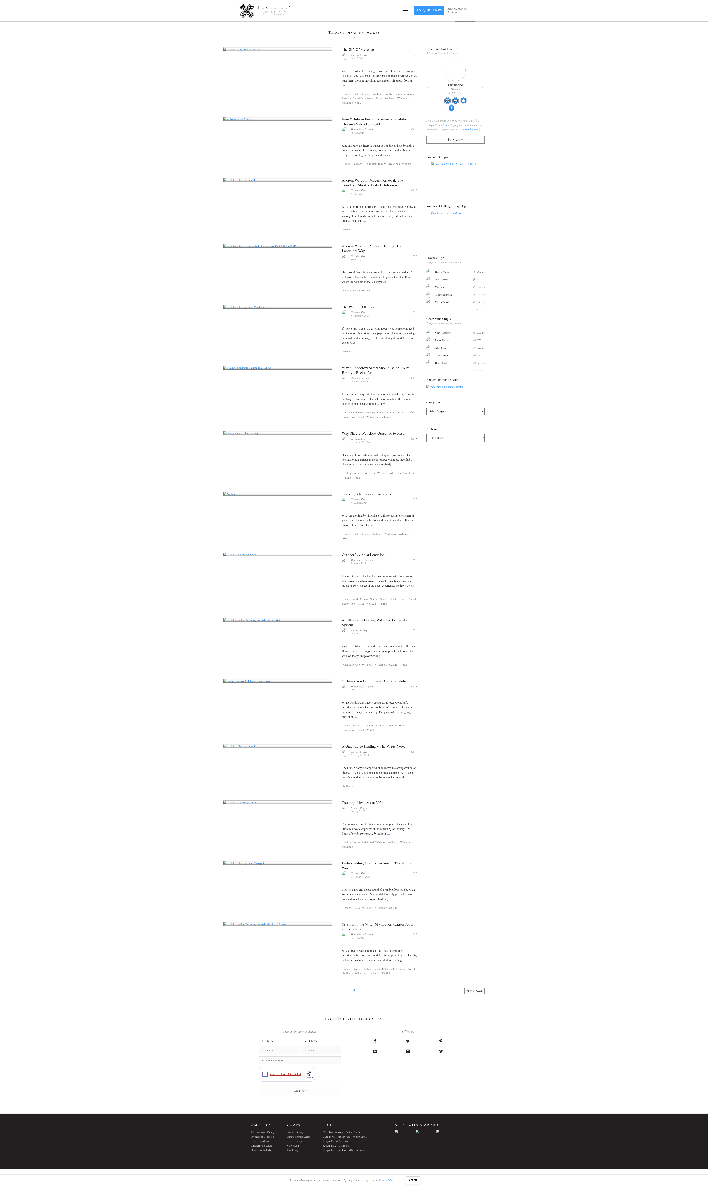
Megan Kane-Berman (362, 129)
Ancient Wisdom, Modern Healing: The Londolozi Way (372, 248)
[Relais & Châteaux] (446, 1131)
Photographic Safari (261, 1145)
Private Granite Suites (298, 1136)
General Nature (369, 599)
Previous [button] (429, 88)
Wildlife (406, 163)
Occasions (394, 163)
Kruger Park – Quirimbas (336, 1145)
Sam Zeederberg (359, 54)
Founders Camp (295, 1132)
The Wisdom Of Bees (358, 306)
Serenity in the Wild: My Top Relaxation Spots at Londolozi (377, 926)
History (357, 725)
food (355, 599)
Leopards (358, 163)
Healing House (361, 94)
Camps (346, 599)
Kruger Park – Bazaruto (335, 1141)
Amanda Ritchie (359, 808)
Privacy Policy (386, 1180)
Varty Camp (293, 1145)
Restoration (368, 473)
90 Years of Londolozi (262, 1136)
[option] (455, 87)
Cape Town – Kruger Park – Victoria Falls (345, 1136)
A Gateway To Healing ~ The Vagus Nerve (373, 746)
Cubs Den (348, 412)
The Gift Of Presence (358, 49)
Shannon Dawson (360, 378)
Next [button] (482, 88)
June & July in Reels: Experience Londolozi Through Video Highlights (375, 121)
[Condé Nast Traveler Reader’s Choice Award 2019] (405, 1131)
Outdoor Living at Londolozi (364, 554)
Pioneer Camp (294, 1141)
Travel (379, 98)
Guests (346, 94)
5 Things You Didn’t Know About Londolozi (375, 681)
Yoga (358, 102)
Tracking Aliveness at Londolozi (366, 493)
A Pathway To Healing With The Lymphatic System (375, 622)
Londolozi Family (382, 94)
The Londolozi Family (263, 1132)
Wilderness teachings (378, 417)
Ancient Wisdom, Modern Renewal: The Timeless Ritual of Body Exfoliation (372, 182)
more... (478, 308)
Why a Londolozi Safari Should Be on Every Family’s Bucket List (375, 370)
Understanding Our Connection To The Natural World (377, 865)
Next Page (474, 991)
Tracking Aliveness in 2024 (362, 802)
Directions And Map (261, 1150)
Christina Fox (358, 190)
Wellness (390, 98)
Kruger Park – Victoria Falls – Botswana (344, 1150)
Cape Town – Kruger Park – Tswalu (341, 1132)
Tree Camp (292, 1150)
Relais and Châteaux (374, 842)
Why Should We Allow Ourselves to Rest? (373, 433)
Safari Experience (363, 98)
